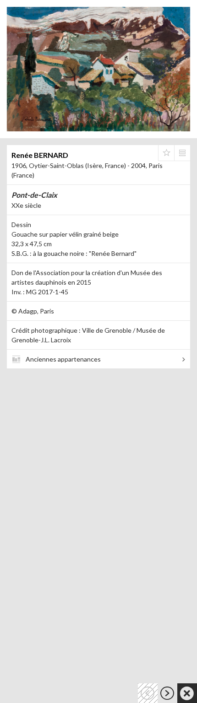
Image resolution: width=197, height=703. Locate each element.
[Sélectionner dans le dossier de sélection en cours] (166, 153)
